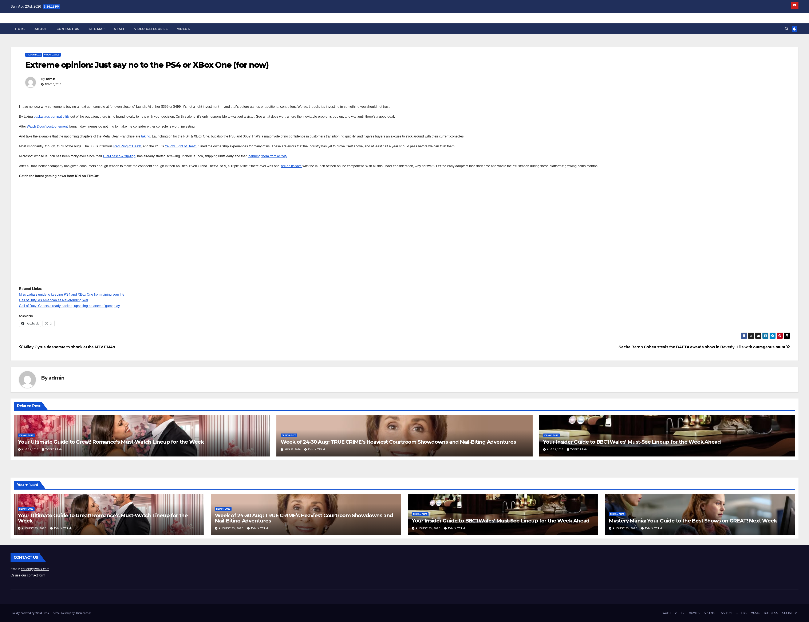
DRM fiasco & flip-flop (119, 156)
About (41, 29)
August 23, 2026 (34, 528)
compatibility (60, 116)
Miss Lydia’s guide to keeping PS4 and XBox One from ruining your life (71, 294)
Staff (119, 29)
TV (682, 613)
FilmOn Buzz (34, 55)
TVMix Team (54, 449)
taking (145, 136)
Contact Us (67, 29)
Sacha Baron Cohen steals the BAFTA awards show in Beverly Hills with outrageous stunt (702, 347)
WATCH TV (670, 613)
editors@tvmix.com (35, 569)
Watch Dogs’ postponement (47, 126)
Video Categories (151, 29)
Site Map (97, 29)
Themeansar (83, 613)
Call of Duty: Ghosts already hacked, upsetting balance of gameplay (69, 306)
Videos (183, 29)
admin (50, 79)
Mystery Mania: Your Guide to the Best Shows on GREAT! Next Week (693, 521)
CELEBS (741, 613)
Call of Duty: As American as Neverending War (53, 300)
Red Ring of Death (127, 146)
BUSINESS (771, 613)
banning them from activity (267, 156)
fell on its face (291, 166)
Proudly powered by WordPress (30, 613)
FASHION (725, 613)
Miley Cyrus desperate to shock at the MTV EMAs (69, 347)
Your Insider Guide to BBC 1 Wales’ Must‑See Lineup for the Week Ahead (632, 442)
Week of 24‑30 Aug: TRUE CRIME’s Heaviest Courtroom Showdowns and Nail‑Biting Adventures (398, 442)
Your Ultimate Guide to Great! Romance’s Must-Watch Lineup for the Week (111, 442)
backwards (42, 116)
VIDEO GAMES (51, 55)
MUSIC (755, 613)
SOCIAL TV (789, 613)
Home (20, 29)
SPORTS (709, 613)
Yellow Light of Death (181, 146)
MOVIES (694, 613)
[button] (786, 29)
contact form (36, 575)
